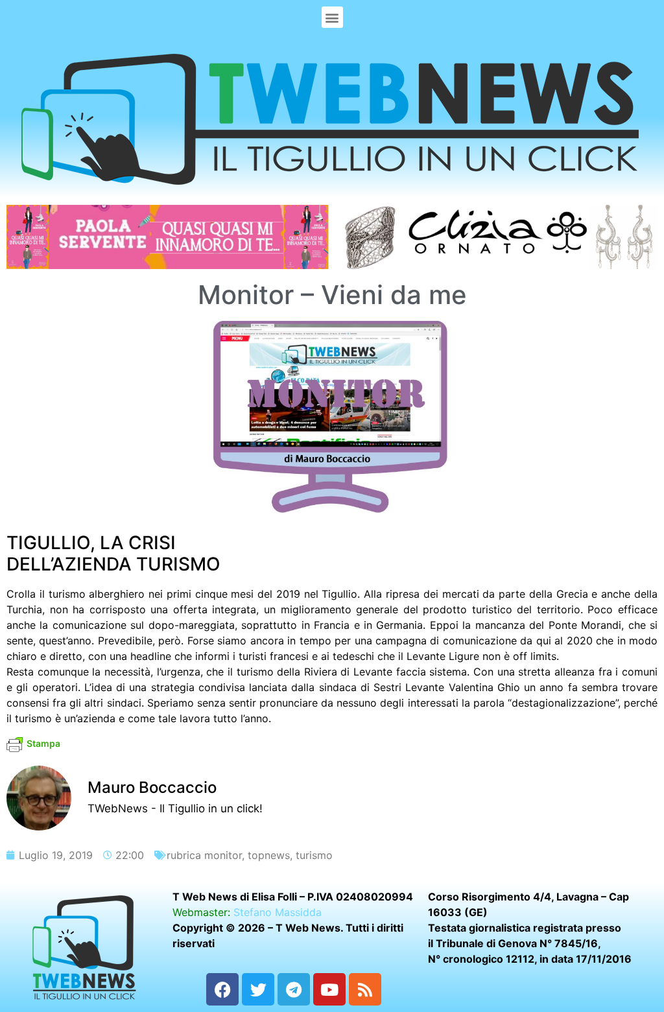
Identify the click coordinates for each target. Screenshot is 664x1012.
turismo (314, 855)
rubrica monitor (204, 855)
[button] (332, 17)
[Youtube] (329, 989)
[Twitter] (258, 989)
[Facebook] (222, 989)
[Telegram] (294, 989)
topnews (269, 855)
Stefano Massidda (277, 912)
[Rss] (365, 989)
